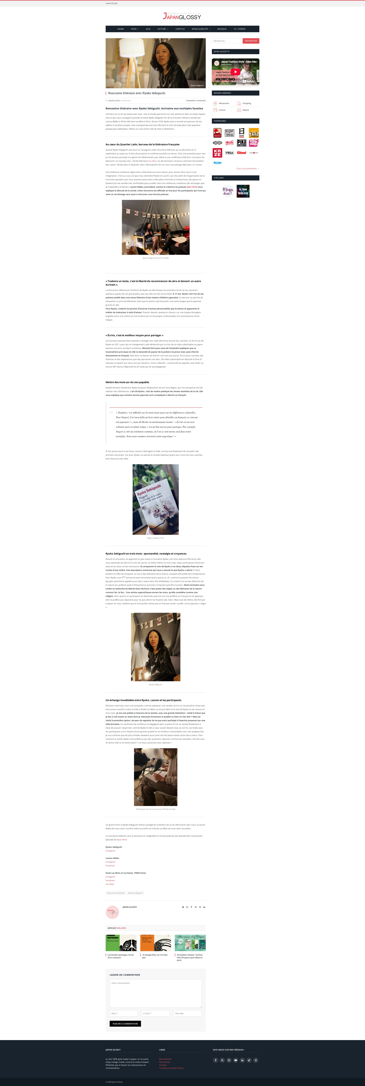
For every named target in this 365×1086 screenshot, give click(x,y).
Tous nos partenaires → (248, 168)
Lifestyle (180, 29)
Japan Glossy (114, 101)
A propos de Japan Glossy (171, 1068)
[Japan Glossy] (182, 16)
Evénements (191, 101)
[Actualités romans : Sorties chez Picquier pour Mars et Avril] (190, 943)
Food (134, 29)
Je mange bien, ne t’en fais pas (155, 956)
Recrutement (165, 1059)
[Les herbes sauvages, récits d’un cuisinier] (121, 943)
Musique (222, 29)
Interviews (201, 101)
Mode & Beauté (200, 29)
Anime (120, 29)
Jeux (148, 29)
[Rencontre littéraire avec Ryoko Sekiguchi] (156, 63)
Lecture (162, 29)
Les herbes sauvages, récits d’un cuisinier (121, 956)
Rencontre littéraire (116, 893)
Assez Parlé (192, 186)
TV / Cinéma (240, 29)
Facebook (110, 865)
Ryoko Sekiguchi (135, 893)
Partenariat (164, 1062)
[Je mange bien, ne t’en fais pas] (155, 943)
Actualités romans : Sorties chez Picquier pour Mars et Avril (189, 957)
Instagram (110, 850)
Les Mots (153, 161)
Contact (163, 1065)
